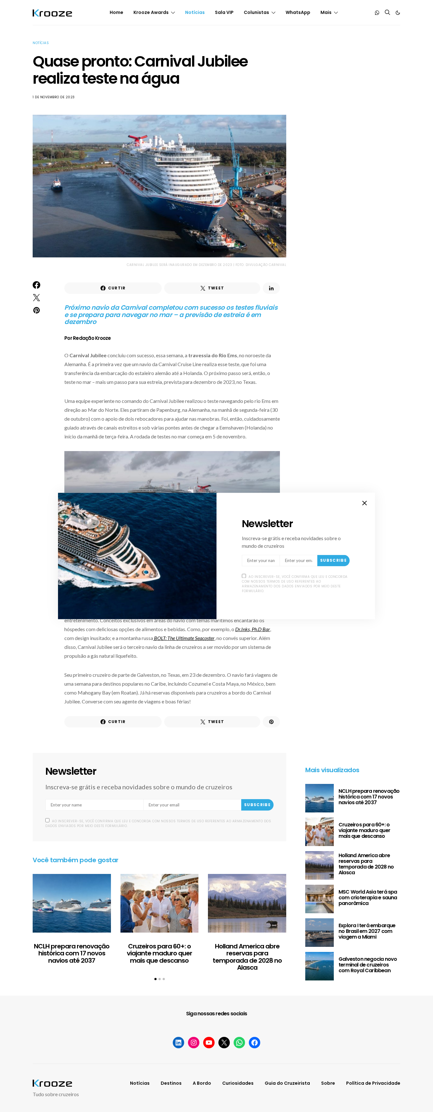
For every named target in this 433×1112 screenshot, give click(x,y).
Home (116, 12)
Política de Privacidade (373, 1083)
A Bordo (202, 1083)
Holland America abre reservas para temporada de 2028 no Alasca (247, 957)
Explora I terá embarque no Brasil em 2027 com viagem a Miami (367, 931)
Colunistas (256, 12)
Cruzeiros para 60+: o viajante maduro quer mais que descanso (159, 953)
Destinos (171, 1083)
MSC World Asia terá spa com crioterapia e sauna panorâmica (368, 897)
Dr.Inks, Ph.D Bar (252, 629)
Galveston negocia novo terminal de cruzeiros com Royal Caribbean (368, 964)
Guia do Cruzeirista (287, 1083)
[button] (397, 12)
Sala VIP (224, 12)
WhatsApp (298, 12)
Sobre (328, 1083)
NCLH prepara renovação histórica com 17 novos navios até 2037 (71, 953)
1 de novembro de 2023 (54, 97)
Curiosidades (238, 1083)
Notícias (195, 12)
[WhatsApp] (377, 12)
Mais (326, 12)
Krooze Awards (151, 12)
